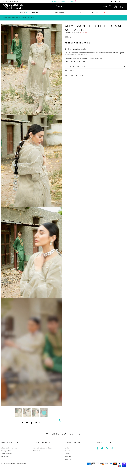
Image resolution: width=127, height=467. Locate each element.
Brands (22, 13)
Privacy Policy (6, 451)
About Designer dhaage (9, 448)
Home (5, 18)
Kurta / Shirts (60, 13)
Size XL (83, 13)
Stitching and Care (76, 66)
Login (67, 448)
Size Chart (68, 456)
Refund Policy (5, 456)
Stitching (68, 459)
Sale (105, 13)
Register (67, 451)
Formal (35, 13)
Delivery (70, 71)
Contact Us (36, 451)
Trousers (94, 13)
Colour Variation (75, 61)
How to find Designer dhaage (42, 448)
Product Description (77, 43)
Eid (72, 13)
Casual (46, 13)
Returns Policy (74, 75)
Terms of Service (6, 453)
